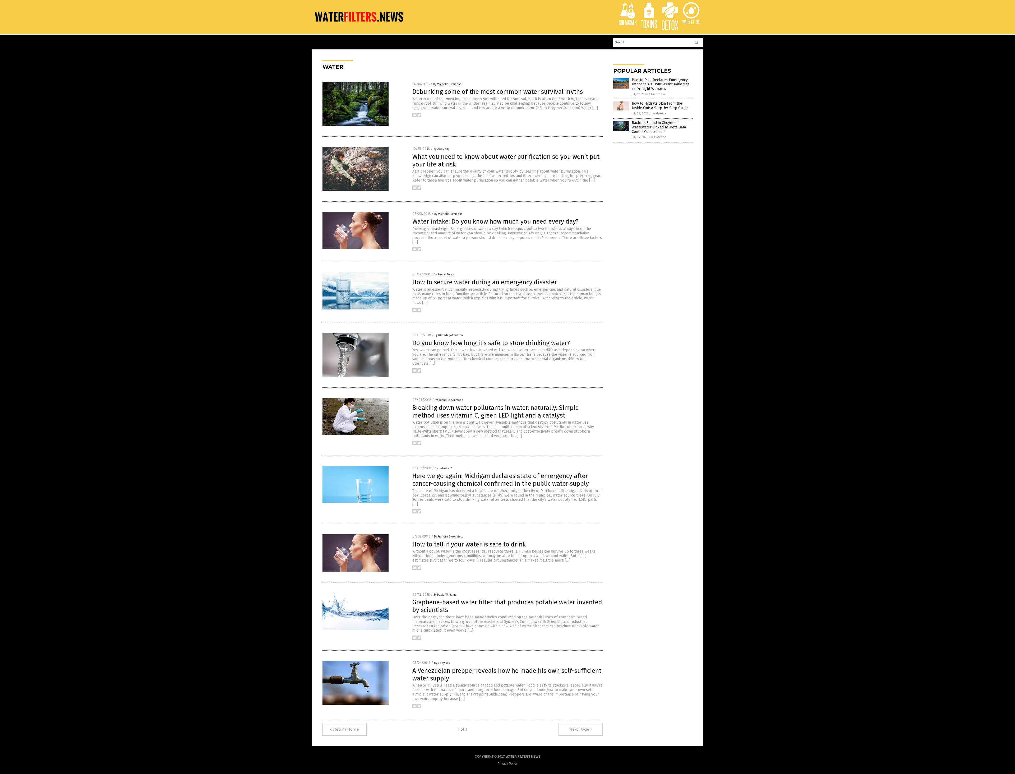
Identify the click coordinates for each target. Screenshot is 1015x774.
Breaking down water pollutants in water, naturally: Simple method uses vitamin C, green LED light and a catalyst (495, 411)
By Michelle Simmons (447, 84)
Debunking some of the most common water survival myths (497, 91)
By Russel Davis (444, 274)
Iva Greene (658, 94)
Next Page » (580, 729)
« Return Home (344, 729)
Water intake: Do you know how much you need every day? (495, 221)
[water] (358, 23)
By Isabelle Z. (444, 468)
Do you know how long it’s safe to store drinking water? (491, 343)
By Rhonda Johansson (449, 335)
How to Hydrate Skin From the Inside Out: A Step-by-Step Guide (660, 105)
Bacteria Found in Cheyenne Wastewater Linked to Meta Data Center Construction (659, 127)
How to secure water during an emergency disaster (484, 282)
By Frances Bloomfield (448, 536)
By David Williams (444, 594)
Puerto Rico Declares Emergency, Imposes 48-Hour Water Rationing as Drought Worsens (660, 84)
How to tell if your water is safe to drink (469, 544)
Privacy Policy (507, 764)
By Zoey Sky (441, 149)
